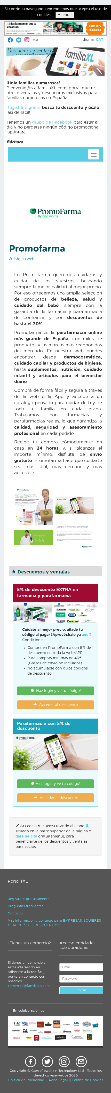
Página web (23, 259)
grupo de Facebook (52, 122)
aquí (86, 635)
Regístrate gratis (23, 108)
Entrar (81, 990)
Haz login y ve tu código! (57, 691)
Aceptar (65, 15)
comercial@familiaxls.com (29, 986)
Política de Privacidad (26, 1080)
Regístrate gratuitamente (29, 899)
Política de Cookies (87, 1080)
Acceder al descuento (57, 705)
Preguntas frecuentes (25, 906)
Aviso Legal (58, 1080)
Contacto (15, 913)
